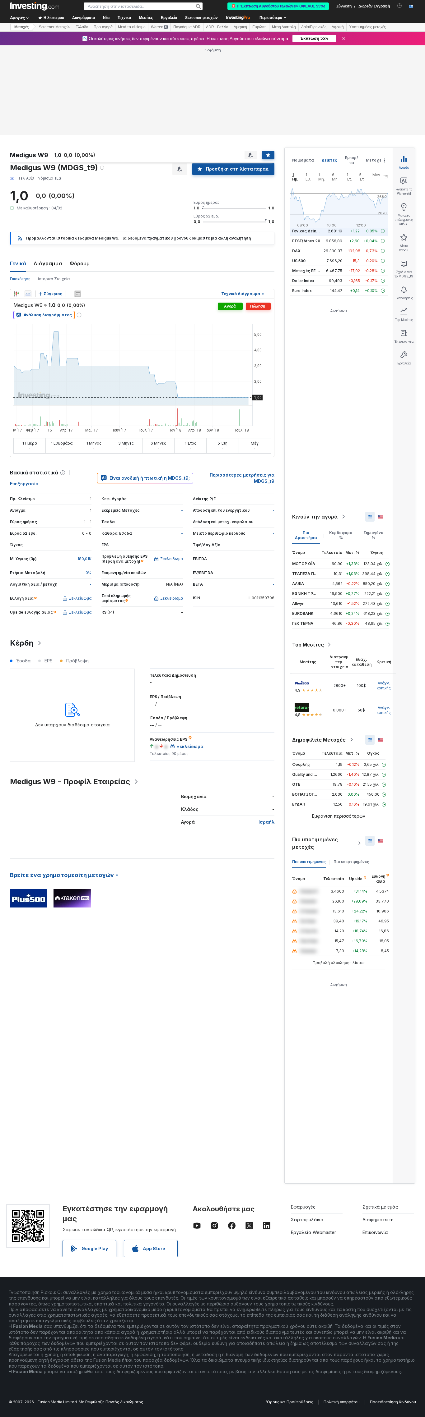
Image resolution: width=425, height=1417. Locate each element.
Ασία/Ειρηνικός (313, 27)
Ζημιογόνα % (373, 535)
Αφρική (338, 27)
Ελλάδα (82, 27)
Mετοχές (21, 27)
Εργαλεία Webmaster (313, 1232)
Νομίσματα (303, 160)
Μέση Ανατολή (284, 27)
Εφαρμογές (303, 1206)
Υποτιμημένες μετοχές (367, 27)
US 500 (299, 260)
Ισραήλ (266, 822)
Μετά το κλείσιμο (132, 27)
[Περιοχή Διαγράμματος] (28, 293)
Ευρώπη (259, 27)
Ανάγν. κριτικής (384, 685)
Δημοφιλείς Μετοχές (319, 740)
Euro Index (302, 290)
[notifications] (399, 6)
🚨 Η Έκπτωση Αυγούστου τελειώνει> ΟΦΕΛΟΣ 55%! (278, 6)
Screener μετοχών (201, 18)
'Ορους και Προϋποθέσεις (289, 1402)
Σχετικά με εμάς (380, 1206)
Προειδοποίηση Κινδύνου (393, 1402)
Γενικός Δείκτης (307, 231)
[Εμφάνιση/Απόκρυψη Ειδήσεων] (77, 293)
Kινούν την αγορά (315, 517)
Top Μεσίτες (308, 645)
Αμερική (240, 27)
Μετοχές (375, 160)
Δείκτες (329, 160)
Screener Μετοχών (54, 27)
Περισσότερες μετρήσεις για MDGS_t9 (242, 478)
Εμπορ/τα (351, 160)
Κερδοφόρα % (341, 535)
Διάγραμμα (48, 263)
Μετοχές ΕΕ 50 (306, 270)
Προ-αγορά (103, 27)
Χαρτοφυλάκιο (307, 1219)
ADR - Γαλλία (217, 27)
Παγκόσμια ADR (187, 27)
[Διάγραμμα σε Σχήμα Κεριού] (16, 293)
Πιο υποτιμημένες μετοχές (315, 843)
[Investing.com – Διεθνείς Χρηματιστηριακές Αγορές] (34, 6)
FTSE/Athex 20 (306, 241)
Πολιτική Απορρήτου (342, 1402)
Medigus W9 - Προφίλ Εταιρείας (70, 781)
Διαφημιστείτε (378, 1219)
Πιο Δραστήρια (306, 535)
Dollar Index (303, 280)
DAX (296, 251)
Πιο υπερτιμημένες (351, 861)
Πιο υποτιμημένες (309, 861)
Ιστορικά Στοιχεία (54, 279)
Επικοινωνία (375, 1232)
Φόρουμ (80, 263)
